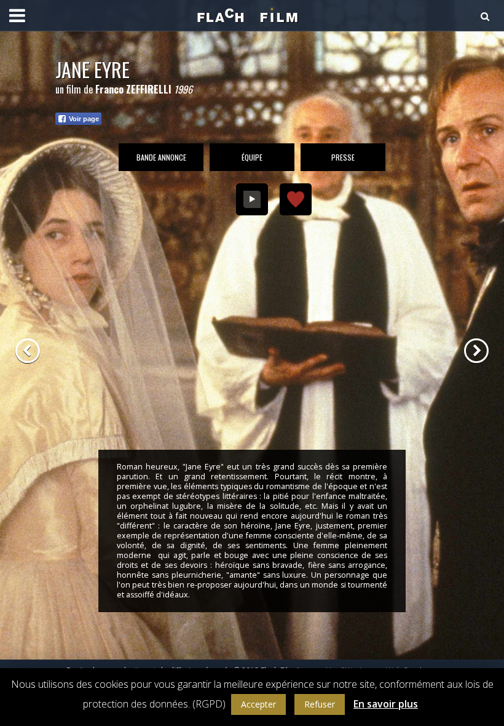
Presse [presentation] (343, 157)
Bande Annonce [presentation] (161, 157)
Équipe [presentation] (252, 157)
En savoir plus (385, 704)
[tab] (161, 157)
